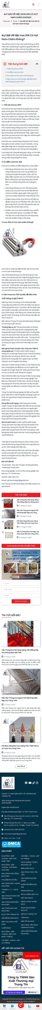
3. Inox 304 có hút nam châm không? (19, 76)
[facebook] (26, 783)
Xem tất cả (21, 766)
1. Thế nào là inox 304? (14, 69)
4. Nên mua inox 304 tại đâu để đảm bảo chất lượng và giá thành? (21, 80)
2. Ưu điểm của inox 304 (14, 72)
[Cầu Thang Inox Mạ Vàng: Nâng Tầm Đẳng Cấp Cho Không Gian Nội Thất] (21, 634)
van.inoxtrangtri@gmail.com (18, 480)
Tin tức (15, 21)
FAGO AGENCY (29, 1001)
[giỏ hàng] (4, 1006)
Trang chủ (6, 21)
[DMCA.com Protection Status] (11, 844)
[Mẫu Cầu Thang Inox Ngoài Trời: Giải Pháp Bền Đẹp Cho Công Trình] (21, 682)
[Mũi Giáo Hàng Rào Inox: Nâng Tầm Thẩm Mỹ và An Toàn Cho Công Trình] (21, 729)
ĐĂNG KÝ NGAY (21, 601)
